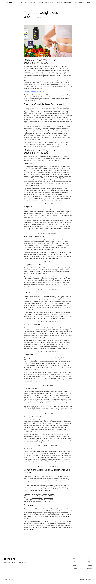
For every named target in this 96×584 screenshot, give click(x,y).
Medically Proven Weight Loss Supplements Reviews (40, 61)
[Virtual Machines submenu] (84, 2)
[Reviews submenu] (91, 2)
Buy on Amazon (49, 494)
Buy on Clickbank (38, 494)
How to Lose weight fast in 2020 (34, 92)
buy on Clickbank (53, 233)
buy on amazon (42, 233)
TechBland (8, 2)
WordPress (89, 579)
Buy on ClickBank (48, 203)
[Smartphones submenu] (71, 2)
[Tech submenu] (22, 2)
